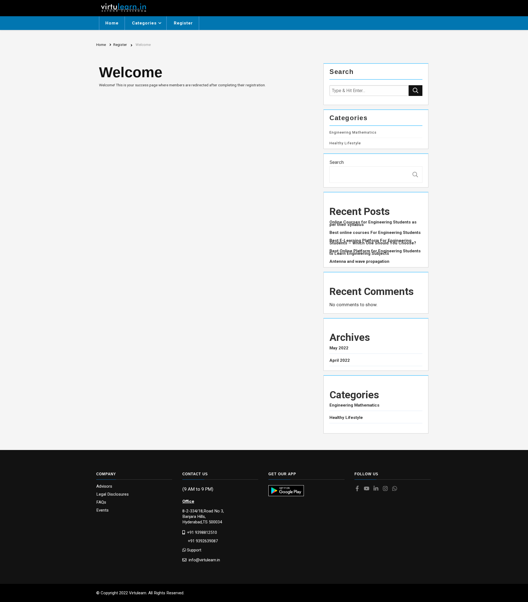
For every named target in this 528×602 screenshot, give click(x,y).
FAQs (101, 502)
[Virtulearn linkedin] (377, 489)
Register (183, 23)
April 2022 (339, 360)
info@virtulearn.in (203, 560)
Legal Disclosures (112, 494)
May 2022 (338, 348)
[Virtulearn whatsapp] (396, 489)
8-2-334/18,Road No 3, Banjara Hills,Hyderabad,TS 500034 (203, 516)
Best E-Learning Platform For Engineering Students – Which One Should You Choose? (372, 241)
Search (336, 162)
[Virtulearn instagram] (387, 489)
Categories (144, 23)
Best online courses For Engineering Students (375, 232)
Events (102, 510)
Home (112, 23)
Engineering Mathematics (352, 132)
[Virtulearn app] (286, 490)
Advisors (104, 486)
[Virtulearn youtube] (368, 489)
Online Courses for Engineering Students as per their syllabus (373, 223)
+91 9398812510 (201, 532)
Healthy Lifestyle (345, 143)
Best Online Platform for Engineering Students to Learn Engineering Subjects (375, 252)
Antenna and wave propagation (359, 261)
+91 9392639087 (200, 541)
